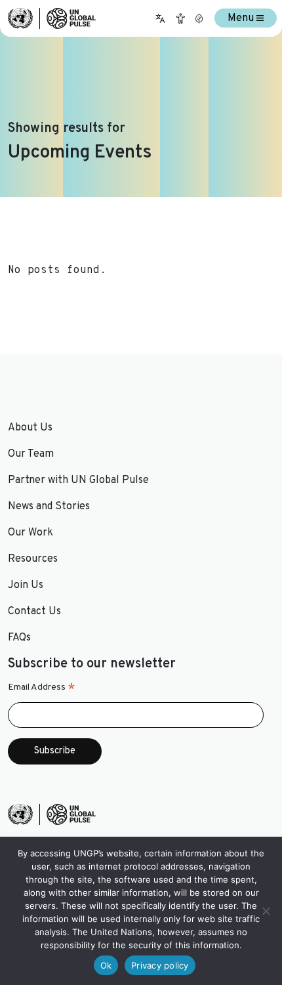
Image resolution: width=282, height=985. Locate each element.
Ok (106, 965)
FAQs (19, 637)
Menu (242, 18)
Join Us (25, 585)
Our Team (31, 454)
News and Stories (49, 506)
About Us (30, 427)
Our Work (30, 532)
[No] (265, 910)
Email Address (41, 688)
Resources (33, 559)
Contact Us (34, 611)
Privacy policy (160, 965)
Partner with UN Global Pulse (78, 480)
